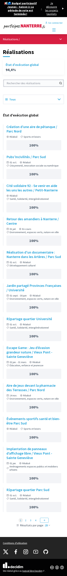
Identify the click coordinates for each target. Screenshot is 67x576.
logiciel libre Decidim (33, 570)
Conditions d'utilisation (15, 543)
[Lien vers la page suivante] (44, 520)
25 (46, 525)
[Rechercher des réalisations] (60, 83)
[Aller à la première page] (25, 26)
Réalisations (11, 39)
